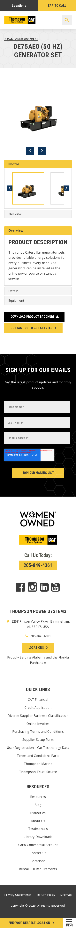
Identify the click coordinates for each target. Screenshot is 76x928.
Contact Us (38, 853)
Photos (13, 164)
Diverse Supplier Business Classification (38, 715)
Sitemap (66, 895)
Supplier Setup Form (38, 739)
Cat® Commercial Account (38, 845)
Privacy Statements (18, 895)
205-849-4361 (38, 565)
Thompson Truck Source (38, 772)
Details (13, 291)
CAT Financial (38, 699)
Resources (38, 797)
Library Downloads (38, 837)
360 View (14, 214)
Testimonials (38, 829)
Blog (38, 805)
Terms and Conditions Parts (38, 756)
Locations (19, 5)
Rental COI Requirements (38, 869)
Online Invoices (38, 724)
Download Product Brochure (32, 317)
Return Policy (46, 895)
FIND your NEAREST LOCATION (29, 923)
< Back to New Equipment (21, 38)
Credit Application (38, 707)
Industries (38, 813)
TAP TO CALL (57, 5)
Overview (15, 230)
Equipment (16, 300)
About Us (38, 821)
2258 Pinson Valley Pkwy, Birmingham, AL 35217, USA (40, 624)
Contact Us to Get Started (31, 328)
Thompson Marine (38, 764)
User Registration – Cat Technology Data (38, 747)
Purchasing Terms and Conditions (38, 731)
